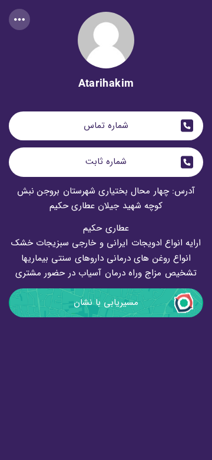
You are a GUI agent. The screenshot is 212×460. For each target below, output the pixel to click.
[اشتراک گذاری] (19, 19)
